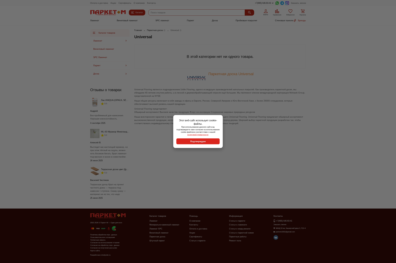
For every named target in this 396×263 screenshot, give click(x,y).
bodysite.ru (106, 255)
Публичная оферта (97, 240)
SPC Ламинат (100, 57)
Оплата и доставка (99, 3)
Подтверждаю (198, 141)
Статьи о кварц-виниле (239, 229)
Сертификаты (124, 3)
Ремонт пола (235, 240)
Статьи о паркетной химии (241, 233)
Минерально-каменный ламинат (164, 225)
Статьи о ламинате (238, 225)
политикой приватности (197, 135)
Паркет (190, 20)
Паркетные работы (237, 236)
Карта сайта (95, 251)
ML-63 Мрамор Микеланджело (116, 131)
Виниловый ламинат (127, 20)
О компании (139, 3)
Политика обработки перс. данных (103, 235)
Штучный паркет (157, 240)
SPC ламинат (162, 20)
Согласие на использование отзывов (104, 243)
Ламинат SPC (155, 229)
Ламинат (94, 20)
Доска (215, 20)
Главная (138, 30)
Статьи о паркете (197, 240)
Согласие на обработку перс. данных (105, 245)
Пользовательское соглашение (102, 237)
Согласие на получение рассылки (103, 248)
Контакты (151, 3)
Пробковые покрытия (246, 20)
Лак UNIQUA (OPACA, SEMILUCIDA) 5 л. (121, 100)
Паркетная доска (155, 30)
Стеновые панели (284, 20)
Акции (113, 3)
